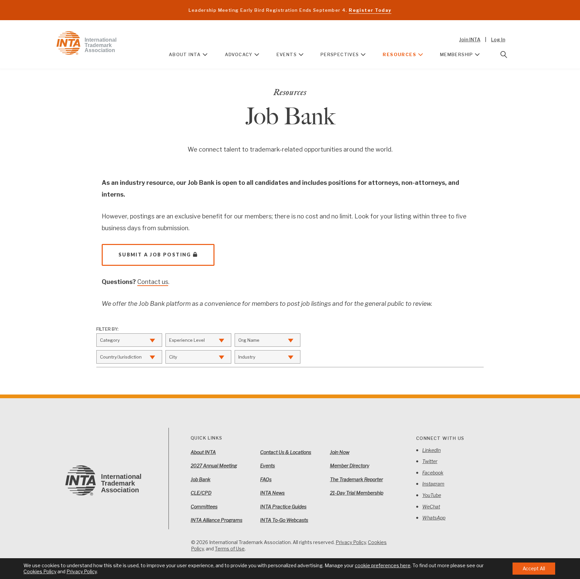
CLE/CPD (201, 493)
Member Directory (349, 465)
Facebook (432, 472)
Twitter (429, 461)
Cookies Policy (39, 571)
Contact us (152, 281)
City (173, 357)
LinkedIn (431, 450)
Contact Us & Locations (285, 452)
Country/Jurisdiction (121, 357)
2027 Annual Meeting (214, 465)
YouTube (431, 495)
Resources (399, 54)
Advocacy (239, 54)
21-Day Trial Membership (356, 493)
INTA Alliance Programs (216, 520)
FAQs (266, 479)
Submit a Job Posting (154, 254)
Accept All (534, 568)
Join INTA (469, 39)
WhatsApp (433, 518)
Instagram (433, 484)
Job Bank (200, 479)
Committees (204, 506)
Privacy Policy (351, 542)
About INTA (185, 54)
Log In (498, 39)
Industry (246, 357)
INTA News (272, 493)
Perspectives (340, 54)
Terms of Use (230, 548)
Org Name (248, 340)
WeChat (431, 506)
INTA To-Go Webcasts (284, 520)
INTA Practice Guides (283, 506)
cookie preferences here (382, 565)
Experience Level (187, 340)
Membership (456, 54)
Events (287, 54)
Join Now (339, 452)
